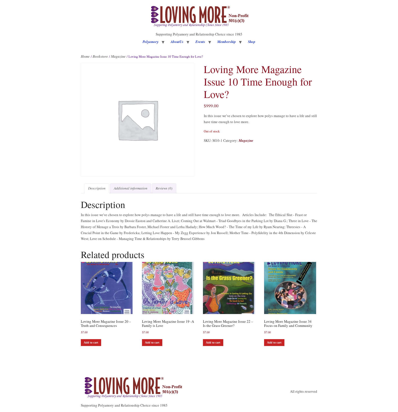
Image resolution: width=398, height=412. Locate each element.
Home (85, 56)
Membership (226, 41)
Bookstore (100, 56)
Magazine (118, 56)
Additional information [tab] (130, 188)
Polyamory (151, 41)
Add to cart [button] (91, 342)
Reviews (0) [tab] (164, 188)
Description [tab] (97, 188)
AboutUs (177, 41)
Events (200, 41)
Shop (251, 41)
